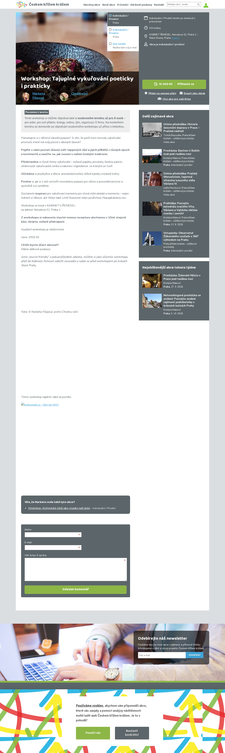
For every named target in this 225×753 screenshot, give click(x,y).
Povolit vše (93, 733)
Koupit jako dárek (194, 93)
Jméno (28, 529)
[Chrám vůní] (64, 96)
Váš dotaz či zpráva (35, 555)
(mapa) (175, 38)
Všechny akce (91, 5)
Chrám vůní (79, 94)
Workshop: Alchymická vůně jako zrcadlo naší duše (59, 508)
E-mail (28, 542)
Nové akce (108, 5)
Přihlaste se (176, 84)
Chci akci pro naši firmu (177, 99)
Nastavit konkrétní (132, 732)
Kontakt (159, 5)
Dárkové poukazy (141, 5)
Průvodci (122, 5)
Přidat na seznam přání (162, 93)
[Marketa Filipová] (25, 96)
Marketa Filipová (39, 96)
